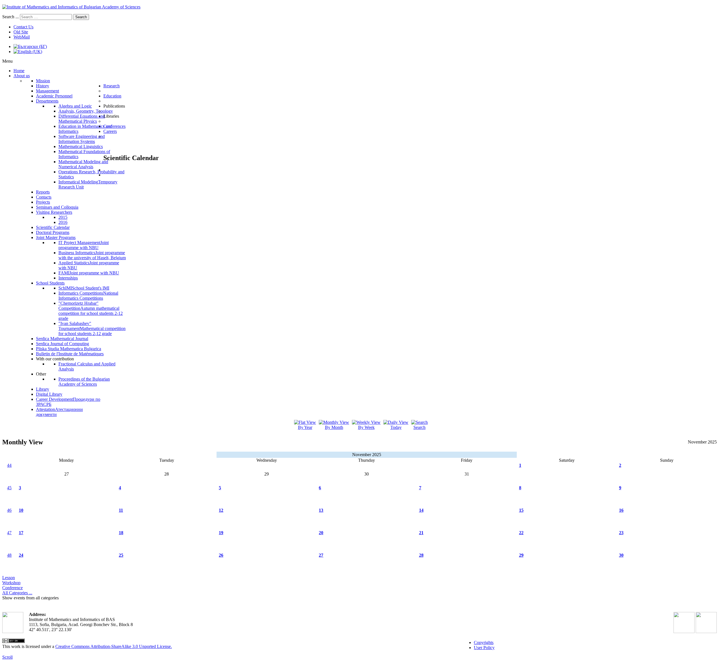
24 (21, 555)
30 (621, 555)
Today (396, 427)
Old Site (20, 31)
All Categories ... (17, 592)
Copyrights (483, 642)
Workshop (11, 582)
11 (121, 510)
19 (221, 532)
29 (521, 555)
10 (21, 510)
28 (421, 555)
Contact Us (23, 26)
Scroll (7, 657)
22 (521, 532)
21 (421, 532)
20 (321, 532)
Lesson (8, 577)
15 (521, 510)
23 (621, 532)
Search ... (10, 16)
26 (221, 555)
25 (121, 555)
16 (621, 510)
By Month (334, 427)
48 (9, 555)
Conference (12, 587)
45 (9, 487)
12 (221, 510)
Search (81, 17)
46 (9, 510)
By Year (305, 427)
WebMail (21, 37)
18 (121, 532)
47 (9, 532)
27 (321, 555)
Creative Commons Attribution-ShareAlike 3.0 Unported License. (113, 646)
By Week (366, 427)
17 (21, 532)
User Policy (484, 647)
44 (9, 465)
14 (421, 510)
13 (321, 510)
